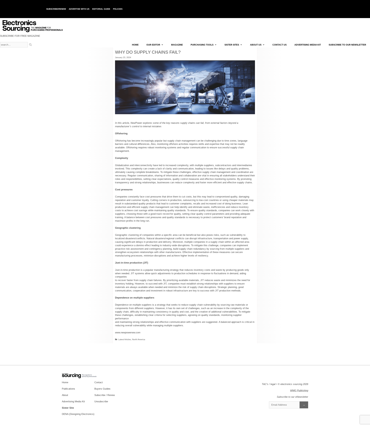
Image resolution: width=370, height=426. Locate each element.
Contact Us (279, 45)
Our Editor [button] (153, 45)
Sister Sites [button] (231, 45)
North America (138, 339)
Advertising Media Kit (307, 45)
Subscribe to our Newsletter (347, 45)
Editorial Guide (101, 9)
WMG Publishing (299, 390)
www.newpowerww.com (127, 332)
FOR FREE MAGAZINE (20, 36)
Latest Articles (124, 339)
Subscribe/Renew (56, 9)
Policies (117, 9)
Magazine (177, 45)
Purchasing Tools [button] (202, 45)
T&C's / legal (268, 384)
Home (135, 45)
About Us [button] (255, 45)
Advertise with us (79, 9)
